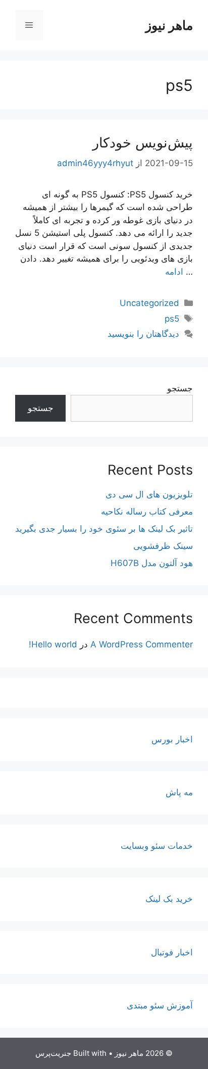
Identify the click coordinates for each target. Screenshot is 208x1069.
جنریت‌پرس (53, 1053)
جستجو (180, 388)
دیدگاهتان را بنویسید (143, 334)
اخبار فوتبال (172, 952)
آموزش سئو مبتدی (160, 1005)
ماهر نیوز (169, 25)
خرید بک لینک (169, 899)
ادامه (174, 272)
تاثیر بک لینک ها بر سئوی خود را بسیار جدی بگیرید (104, 529)
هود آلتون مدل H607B (152, 563)
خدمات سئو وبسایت (157, 846)
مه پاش (179, 792)
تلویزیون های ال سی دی (149, 494)
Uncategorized (149, 303)
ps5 (172, 319)
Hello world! (53, 644)
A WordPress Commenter (141, 644)
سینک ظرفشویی (163, 546)
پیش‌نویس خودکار (142, 142)
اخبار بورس (172, 739)
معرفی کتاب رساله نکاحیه (147, 511)
